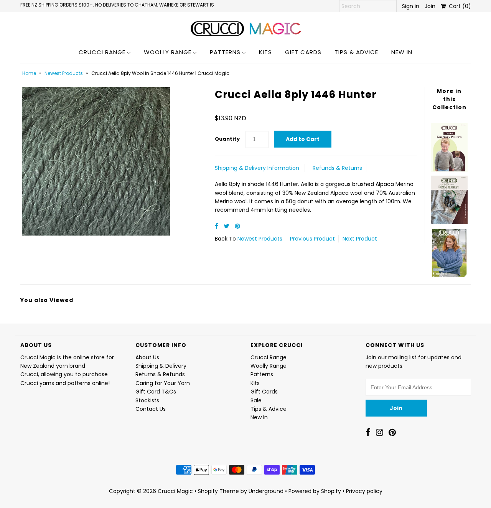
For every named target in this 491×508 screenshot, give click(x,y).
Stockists (147, 400)
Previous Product (312, 238)
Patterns (261, 374)
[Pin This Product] (237, 226)
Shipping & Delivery (160, 366)
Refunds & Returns (337, 168)
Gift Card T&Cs (155, 391)
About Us (147, 357)
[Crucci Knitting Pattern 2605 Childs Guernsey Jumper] (449, 145)
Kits (255, 383)
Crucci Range (268, 357)
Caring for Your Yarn (162, 383)
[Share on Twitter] (227, 226)
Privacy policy (364, 491)
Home (29, 73)
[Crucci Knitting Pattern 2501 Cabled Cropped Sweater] (449, 250)
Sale (256, 400)
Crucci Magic (175, 491)
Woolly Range (268, 366)
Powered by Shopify (314, 491)
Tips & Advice (268, 409)
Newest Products (63, 73)
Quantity (227, 139)
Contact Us (150, 409)
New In (259, 417)
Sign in (410, 6)
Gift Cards (264, 391)
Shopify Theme (218, 491)
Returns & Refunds (160, 374)
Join (430, 6)
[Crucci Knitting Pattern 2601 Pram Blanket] (449, 198)
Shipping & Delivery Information (257, 168)
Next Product (360, 238)
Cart (458, 6)
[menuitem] (104, 52)
